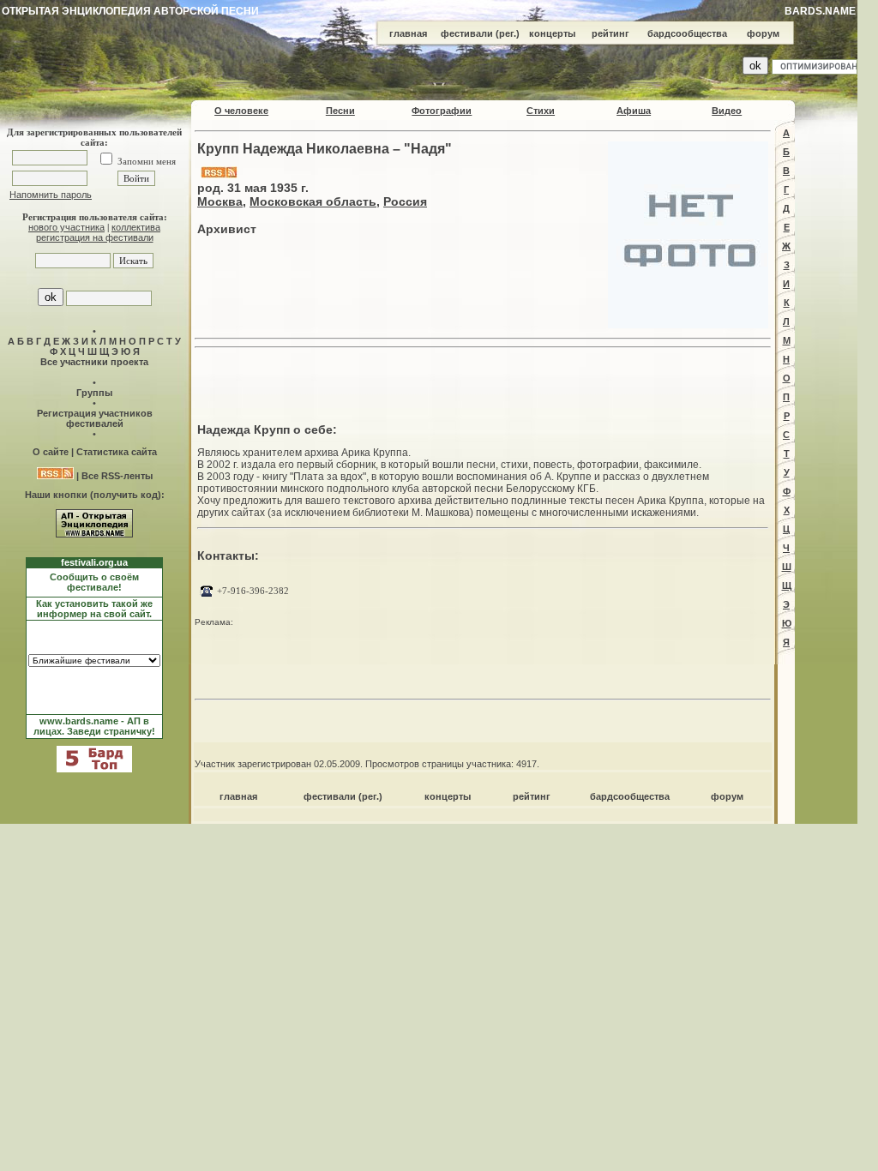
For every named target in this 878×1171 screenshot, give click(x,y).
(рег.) (508, 33)
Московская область (313, 201)
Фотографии (442, 110)
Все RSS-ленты (117, 476)
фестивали (467, 33)
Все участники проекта (94, 362)
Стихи (540, 110)
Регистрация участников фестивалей (95, 418)
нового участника (66, 227)
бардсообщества (687, 33)
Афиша (633, 110)
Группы (94, 392)
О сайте (51, 452)
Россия (405, 201)
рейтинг (610, 33)
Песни (340, 110)
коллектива (135, 227)
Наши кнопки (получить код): (95, 494)
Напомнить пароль (50, 194)
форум (763, 33)
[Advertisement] (482, 380)
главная (408, 33)
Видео (727, 110)
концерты (552, 33)
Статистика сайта (116, 452)
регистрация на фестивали (94, 237)
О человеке (241, 110)
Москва (220, 201)
